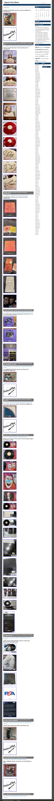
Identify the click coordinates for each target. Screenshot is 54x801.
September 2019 (37, 178)
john (41, 52)
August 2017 (37, 212)
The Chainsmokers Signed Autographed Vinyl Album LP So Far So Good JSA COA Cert (18, 364)
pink (44, 54)
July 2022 (36, 131)
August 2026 (37, 64)
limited (47, 52)
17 (36, 15)
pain (18, 637)
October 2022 (37, 127)
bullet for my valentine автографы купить (41, 36)
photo (41, 54)
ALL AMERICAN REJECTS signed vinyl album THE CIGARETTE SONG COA (17, 400)
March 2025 (37, 88)
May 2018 (36, 200)
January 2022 (37, 140)
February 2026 (37, 73)
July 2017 (36, 213)
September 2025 (37, 79)
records (23, 722)
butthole (7, 45)
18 (38, 15)
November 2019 (37, 175)
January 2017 (37, 222)
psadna (36, 56)
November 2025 (37, 77)
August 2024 (37, 97)
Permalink (29, 45)
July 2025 (36, 82)
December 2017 (37, 207)
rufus (18, 759)
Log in (44, 64)
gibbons (18, 795)
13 (42, 14)
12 (40, 14)
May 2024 (36, 101)
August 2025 (37, 81)
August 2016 (37, 228)
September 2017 (37, 211)
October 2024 (37, 94)
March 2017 (37, 219)
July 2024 (36, 99)
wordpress (36, 26)
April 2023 (36, 119)
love (48, 52)
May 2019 (36, 183)
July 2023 (36, 115)
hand (40, 52)
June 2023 (36, 116)
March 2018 (37, 202)
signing (41, 58)
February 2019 (37, 187)
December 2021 (37, 141)
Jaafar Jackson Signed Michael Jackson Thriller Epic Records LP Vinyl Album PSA (16, 641)
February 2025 (37, 89)
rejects (21, 402)
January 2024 (37, 107)
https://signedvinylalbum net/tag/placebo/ (41, 35)
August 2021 (37, 146)
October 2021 (37, 144)
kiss (45, 52)
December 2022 (37, 125)
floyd (48, 51)
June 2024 (36, 100)
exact (47, 51)
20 (42, 15)
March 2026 (37, 71)
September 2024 (37, 96)
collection (38, 51)
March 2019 (37, 186)
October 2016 (37, 226)
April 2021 (36, 152)
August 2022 (37, 130)
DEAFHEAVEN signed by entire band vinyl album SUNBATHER (18, 310)
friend (13, 436)
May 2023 (36, 118)
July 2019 (36, 181)
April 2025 (36, 86)
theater (25, 637)
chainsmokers (8, 366)
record (20, 195)
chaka (7, 759)
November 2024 (37, 93)
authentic (41, 47)
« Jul (38, 19)
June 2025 (36, 84)
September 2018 (37, 194)
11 (38, 14)
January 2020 (37, 172)
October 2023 (37, 111)
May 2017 (36, 216)
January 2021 (37, 156)
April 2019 (36, 185)
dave (42, 51)
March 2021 (37, 153)
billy (7, 795)
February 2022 (37, 138)
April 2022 (36, 135)
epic (13, 722)
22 (46, 15)
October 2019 (37, 176)
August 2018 (37, 196)
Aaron (21, 800)
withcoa (45, 61)
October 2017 (37, 209)
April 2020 (36, 168)
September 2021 (37, 145)
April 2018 (36, 201)
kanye (43, 52)
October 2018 (37, 193)
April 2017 (36, 217)
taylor (44, 58)
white (42, 61)
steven (23, 45)
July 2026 (36, 66)
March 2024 (37, 104)
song (26, 402)
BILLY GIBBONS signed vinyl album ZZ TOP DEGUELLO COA (17, 794)
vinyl (27, 45)
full (38, 52)
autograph (47, 47)
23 (48, 15)
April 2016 (36, 234)
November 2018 (37, 191)
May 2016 (36, 232)
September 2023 (37, 112)
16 (48, 14)
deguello (15, 795)
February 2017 (37, 220)
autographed (13, 195)
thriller (28, 722)
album (12, 45)
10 (36, 14)
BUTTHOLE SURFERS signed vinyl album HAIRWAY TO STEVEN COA (18, 44)
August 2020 (37, 163)
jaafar (7, 722)
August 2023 (37, 114)
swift (42, 58)
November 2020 (37, 159)
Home (5, 4)
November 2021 (37, 142)
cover (41, 51)
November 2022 (37, 126)
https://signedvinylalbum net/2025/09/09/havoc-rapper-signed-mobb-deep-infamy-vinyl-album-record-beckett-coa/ (42, 30)
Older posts (5, 797)
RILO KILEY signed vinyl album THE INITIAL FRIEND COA (17, 404)
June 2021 (36, 149)
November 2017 (37, 208)
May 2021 (36, 150)
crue (14, 637)
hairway (18, 45)
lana (17, 195)
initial (15, 436)
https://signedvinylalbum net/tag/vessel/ (41, 32)
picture (43, 54)
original (38, 54)
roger (47, 56)
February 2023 (37, 122)
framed (36, 52)
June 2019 (36, 182)
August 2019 (37, 179)
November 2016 (37, 224)
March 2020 (37, 170)
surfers (25, 45)
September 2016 (37, 227)
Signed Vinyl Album (11, 2)
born (16, 195)
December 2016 (37, 223)
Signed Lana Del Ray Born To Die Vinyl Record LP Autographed (15, 193)
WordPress (14, 800)
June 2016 (36, 231)
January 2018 (37, 205)
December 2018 (37, 190)
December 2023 (37, 108)
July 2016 (36, 230)
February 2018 (37, 204)
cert (20, 366)
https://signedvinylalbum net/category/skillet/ (42, 27)
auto (43, 47)
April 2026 (36, 70)
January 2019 (37, 189)
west (41, 61)
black (36, 51)
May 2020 (36, 167)
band (43, 49)
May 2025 (36, 85)
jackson (18, 722)
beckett (46, 49)
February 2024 (37, 105)
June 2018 (36, 198)
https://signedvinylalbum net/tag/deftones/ (41, 33)
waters (39, 61)
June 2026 (36, 67)
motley (7, 637)
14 (44, 14)
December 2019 (37, 174)
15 (46, 14)
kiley (17, 436)
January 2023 (37, 123)
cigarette (18, 402)
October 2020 (37, 160)
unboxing (46, 58)
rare (39, 56)
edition (45, 51)
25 (38, 16)
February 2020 (37, 171)
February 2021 (37, 155)
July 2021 (36, 148)
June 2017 (36, 215)
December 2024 (37, 92)
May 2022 (36, 134)
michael (20, 722)
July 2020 (36, 164)
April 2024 (36, 103)
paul (39, 54)
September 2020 (37, 161)
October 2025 (37, 78)
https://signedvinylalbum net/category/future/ (42, 37)
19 (40, 15)
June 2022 (36, 133)
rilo (6, 436)
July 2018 (36, 197)
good (26, 366)
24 (36, 16)
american (7, 402)
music (36, 54)
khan (16, 759)
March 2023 (37, 120)
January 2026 (37, 74)
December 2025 (37, 75)
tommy (27, 637)
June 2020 (36, 166)
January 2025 (37, 90)
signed (20, 45)
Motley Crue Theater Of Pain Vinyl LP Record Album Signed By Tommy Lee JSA (18, 635)
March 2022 (37, 137)
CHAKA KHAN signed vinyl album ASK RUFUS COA (16, 725)
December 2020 (37, 157)
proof (47, 54)
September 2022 (37, 129)
